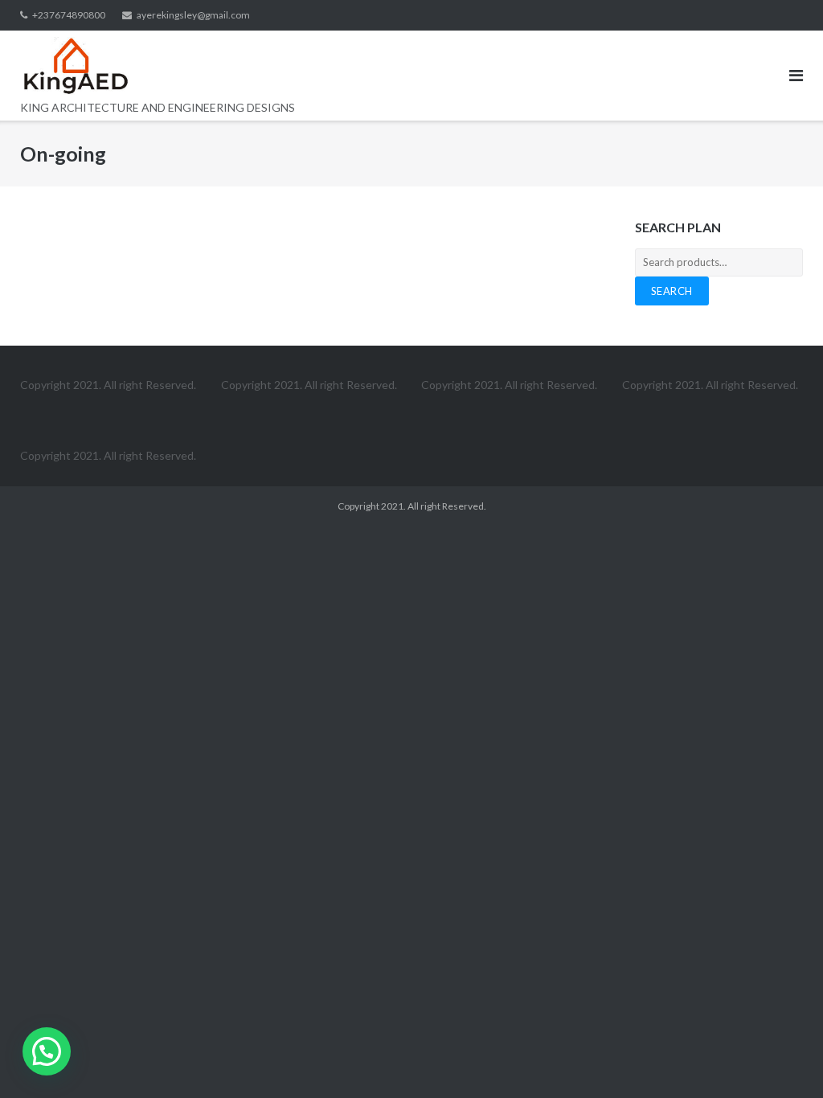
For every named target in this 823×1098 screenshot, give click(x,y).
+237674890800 (68, 15)
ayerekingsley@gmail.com (193, 15)
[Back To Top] (783, 1059)
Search (672, 291)
